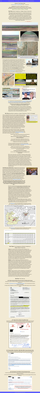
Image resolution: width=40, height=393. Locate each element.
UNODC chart (13, 227)
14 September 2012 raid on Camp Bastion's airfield (17, 283)
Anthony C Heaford (14, 4)
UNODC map (12, 203)
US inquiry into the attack (17, 179)
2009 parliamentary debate (19, 132)
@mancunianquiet (19, 4)
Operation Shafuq (12, 70)
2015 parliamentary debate (25, 144)
